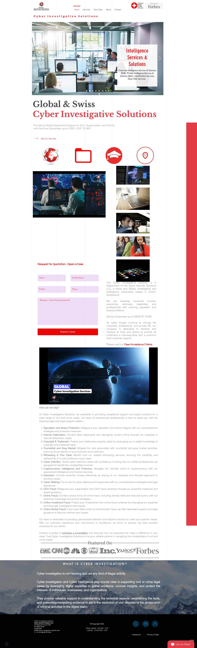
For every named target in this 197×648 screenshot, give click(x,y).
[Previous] (36, 58)
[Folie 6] (105, 90)
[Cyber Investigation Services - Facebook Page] (192, 11)
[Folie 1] (95, 90)
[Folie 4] (98, 90)
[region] (145, 155)
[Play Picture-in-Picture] (97, 214)
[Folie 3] (86, 90)
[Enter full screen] (102, 214)
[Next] (159, 58)
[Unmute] (41, 214)
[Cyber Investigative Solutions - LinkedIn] (192, 7)
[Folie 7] (108, 90)
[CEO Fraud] (92, 90)
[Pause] (36, 214)
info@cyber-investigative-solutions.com (47, 630)
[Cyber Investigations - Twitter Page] (192, 16)
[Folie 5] (102, 91)
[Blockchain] (89, 90)
